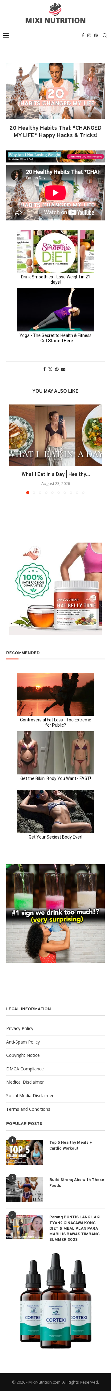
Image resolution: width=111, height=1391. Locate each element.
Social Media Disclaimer (30, 1095)
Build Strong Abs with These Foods (76, 1183)
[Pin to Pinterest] (57, 369)
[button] (14, 449)
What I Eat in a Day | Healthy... (56, 475)
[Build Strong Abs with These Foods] (24, 1189)
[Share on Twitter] (50, 369)
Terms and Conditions (28, 1109)
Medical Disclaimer (25, 1082)
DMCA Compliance (25, 1069)
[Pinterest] (96, 35)
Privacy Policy (19, 1028)
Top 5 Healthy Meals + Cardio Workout (70, 1145)
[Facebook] (83, 35)
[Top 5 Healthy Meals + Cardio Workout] (24, 1152)
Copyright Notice (23, 1055)
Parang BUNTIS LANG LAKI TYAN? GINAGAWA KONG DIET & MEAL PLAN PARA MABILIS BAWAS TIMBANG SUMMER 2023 (75, 1228)
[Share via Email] (63, 369)
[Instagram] (89, 35)
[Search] (105, 35)
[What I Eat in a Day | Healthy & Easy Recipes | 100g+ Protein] (55, 435)
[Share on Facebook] (44, 369)
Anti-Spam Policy (23, 1042)
